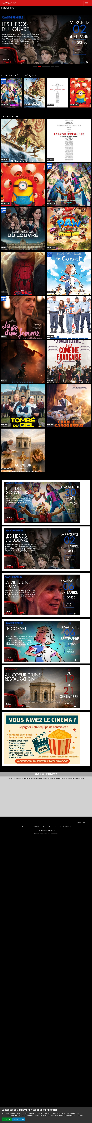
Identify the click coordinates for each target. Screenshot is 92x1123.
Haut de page (80, 822)
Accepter (6, 1119)
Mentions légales (48, 827)
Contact (57, 827)
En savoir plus (19, 1119)
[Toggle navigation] (86, 3)
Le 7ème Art (9, 3)
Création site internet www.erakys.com (46, 833)
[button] (2, 39)
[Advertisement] (46, 797)
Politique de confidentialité (47, 830)
